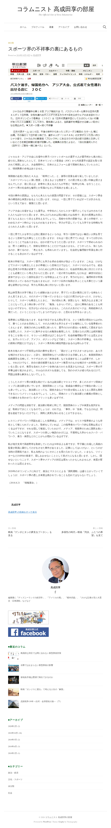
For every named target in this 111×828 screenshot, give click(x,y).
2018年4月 (12, 746)
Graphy (61, 821)
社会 (10, 793)
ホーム (23, 27)
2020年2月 (12, 726)
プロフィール (37, 27)
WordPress (47, 821)
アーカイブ (63, 27)
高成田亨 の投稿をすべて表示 (22, 512)
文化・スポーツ (15, 779)
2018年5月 (12, 739)
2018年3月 (12, 753)
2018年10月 (13, 733)
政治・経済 (13, 772)
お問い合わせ (80, 27)
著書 (51, 27)
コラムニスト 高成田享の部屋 (55, 9)
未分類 (11, 43)
